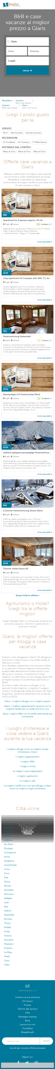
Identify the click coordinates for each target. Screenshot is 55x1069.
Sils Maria (9, 827)
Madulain (8, 944)
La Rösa (8, 952)
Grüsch (7, 910)
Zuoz (6, 873)
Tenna (7, 881)
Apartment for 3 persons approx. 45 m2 (23, 220)
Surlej (7, 931)
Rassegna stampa (27, 1016)
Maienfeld (9, 914)
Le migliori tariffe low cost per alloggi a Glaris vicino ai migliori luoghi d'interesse (27, 787)
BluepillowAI (27, 1032)
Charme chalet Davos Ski (15, 568)
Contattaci (27, 1028)
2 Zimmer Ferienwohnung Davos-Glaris (23, 510)
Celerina (8, 840)
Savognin (8, 939)
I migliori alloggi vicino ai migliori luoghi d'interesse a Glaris (27, 750)
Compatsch (10, 852)
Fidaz (6, 964)
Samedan (9, 890)
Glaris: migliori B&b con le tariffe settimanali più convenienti (27, 715)
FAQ (27, 1012)
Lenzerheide (10, 865)
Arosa (7, 856)
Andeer (7, 927)
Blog (27, 1020)
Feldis (7, 956)
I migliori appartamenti (27, 756)
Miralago (8, 848)
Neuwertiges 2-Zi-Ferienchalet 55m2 (21, 394)
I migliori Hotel (27, 766)
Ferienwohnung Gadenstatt (17, 336)
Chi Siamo (27, 1001)
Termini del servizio (28, 1008)
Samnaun (9, 894)
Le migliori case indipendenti (27, 771)
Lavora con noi (27, 1024)
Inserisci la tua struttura (27, 997)
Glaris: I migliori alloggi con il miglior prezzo (27, 701)
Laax (6, 902)
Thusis (7, 923)
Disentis (8, 948)
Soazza (7, 935)
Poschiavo (9, 831)
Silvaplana (9, 860)
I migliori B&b (27, 761)
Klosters (8, 919)
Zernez (7, 885)
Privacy (27, 1005)
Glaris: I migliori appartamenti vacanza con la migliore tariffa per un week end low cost (27, 707)
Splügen (8, 898)
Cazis (7, 960)
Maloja (7, 836)
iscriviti (46, 1041)
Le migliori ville (27, 780)
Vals (6, 877)
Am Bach (8, 844)
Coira (7, 869)
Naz (6, 906)
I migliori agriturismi (27, 776)
